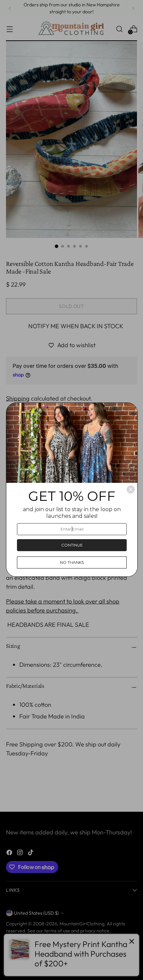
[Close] (131, 489)
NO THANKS (72, 562)
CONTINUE (72, 544)
